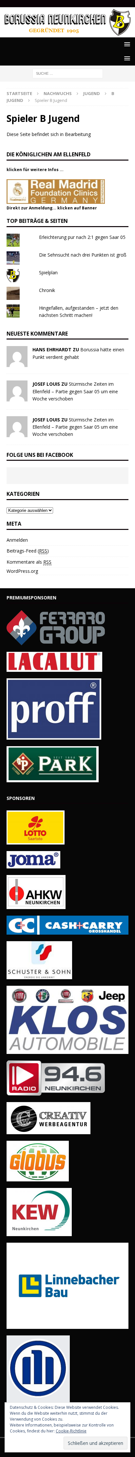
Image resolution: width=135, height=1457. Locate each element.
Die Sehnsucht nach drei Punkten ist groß (82, 255)
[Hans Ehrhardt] (17, 363)
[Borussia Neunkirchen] (67, 33)
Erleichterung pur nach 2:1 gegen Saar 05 (82, 237)
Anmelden (17, 540)
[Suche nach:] (67, 73)
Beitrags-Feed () (28, 551)
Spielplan (48, 272)
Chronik (47, 290)
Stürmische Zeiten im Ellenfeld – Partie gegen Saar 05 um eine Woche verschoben (75, 391)
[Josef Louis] (17, 398)
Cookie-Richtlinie (71, 1431)
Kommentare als (29, 562)
